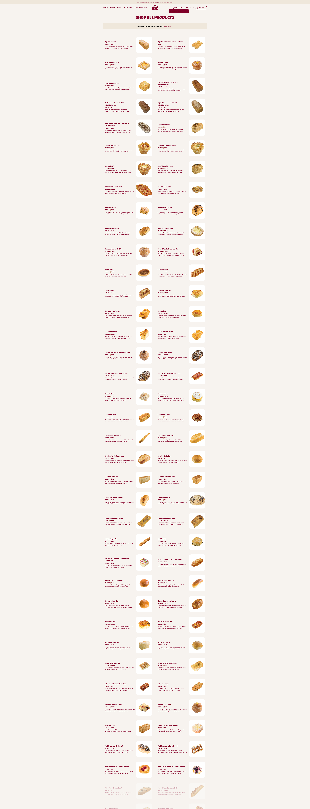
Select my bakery (168, 26)
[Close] (186, 11)
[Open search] (187, 7)
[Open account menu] (190, 7)
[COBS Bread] (155, 7)
